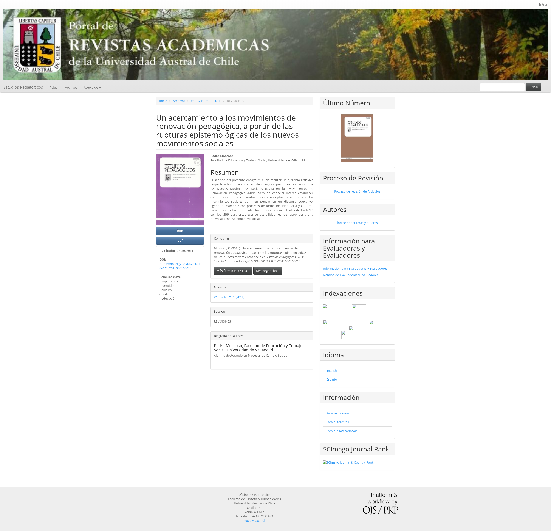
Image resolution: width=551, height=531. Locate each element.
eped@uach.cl (254, 520)
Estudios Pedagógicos (23, 87)
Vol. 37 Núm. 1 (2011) (206, 101)
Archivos (71, 87)
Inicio (163, 101)
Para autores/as (337, 422)
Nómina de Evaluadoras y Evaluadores (350, 275)
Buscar (533, 87)
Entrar (543, 4)
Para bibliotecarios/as (342, 431)
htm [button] (180, 231)
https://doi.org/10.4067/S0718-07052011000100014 (179, 266)
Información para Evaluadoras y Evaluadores (355, 268)
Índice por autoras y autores (357, 223)
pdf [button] (180, 240)
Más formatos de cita (232, 271)
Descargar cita (267, 271)
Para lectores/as (337, 413)
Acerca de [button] (91, 87)
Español (332, 379)
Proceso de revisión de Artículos (357, 191)
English (331, 370)
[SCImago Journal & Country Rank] (357, 462)
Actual (54, 87)
